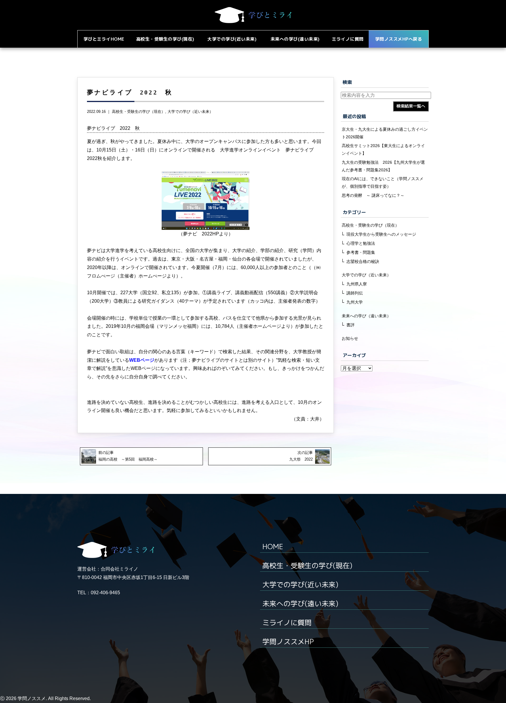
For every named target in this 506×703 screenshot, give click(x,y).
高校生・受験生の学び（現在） (138, 111)
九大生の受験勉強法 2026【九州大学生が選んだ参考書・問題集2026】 (383, 166)
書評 (350, 325)
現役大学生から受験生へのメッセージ (381, 234)
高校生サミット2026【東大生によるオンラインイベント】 (383, 149)
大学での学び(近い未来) (300, 585)
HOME (272, 547)
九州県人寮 (356, 284)
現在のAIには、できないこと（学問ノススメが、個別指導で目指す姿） (382, 182)
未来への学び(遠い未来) (300, 604)
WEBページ (141, 360)
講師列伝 (354, 293)
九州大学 (354, 302)
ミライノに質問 (287, 623)
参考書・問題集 (360, 252)
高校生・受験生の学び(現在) (307, 566)
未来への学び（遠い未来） (366, 315)
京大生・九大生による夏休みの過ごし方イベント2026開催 (385, 133)
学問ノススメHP (288, 642)
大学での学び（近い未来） (190, 111)
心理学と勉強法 (360, 243)
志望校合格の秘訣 (362, 261)
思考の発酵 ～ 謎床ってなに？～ (373, 195)
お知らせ (350, 338)
